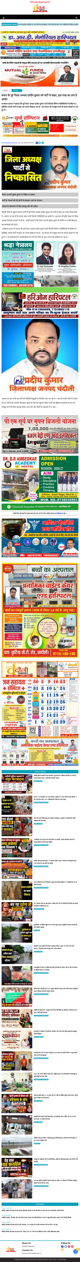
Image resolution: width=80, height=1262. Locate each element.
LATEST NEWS (40, 772)
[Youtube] (72, 1246)
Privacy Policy (62, 1259)
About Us (26, 1243)
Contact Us (27, 1250)
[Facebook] (62, 1246)
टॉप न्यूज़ (16, 90)
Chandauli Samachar (10, 143)
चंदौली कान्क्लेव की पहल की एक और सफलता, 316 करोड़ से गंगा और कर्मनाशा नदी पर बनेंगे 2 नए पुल (30, 1225)
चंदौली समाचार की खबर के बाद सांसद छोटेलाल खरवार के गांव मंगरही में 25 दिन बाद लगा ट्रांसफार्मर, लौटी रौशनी (33, 1210)
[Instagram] (69, 1246)
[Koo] (62, 1249)
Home (5, 90)
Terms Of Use (52, 1259)
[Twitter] (65, 1246)
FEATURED (40, 1204)
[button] (3, 18)
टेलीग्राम (59, 513)
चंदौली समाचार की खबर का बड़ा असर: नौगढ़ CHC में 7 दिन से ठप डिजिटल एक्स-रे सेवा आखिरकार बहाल (30, 1232)
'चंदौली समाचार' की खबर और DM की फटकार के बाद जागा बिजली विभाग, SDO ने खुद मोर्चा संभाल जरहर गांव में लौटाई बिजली (36, 1217)
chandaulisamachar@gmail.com (31, 1253)
